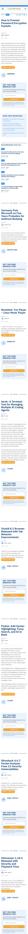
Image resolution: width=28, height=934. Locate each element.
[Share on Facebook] (20, 15)
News (7, 14)
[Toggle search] (25, 9)
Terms (6, 105)
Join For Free (14, 99)
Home (2, 14)
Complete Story (7, 67)
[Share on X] (22, 15)
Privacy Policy (12, 105)
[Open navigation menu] (3, 9)
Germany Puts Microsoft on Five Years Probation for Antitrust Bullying (12, 152)
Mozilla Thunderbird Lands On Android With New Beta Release (12, 175)
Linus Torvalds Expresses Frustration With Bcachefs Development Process (14, 164)
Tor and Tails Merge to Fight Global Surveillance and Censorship (11, 187)
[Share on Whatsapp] (26, 15)
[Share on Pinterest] (24, 15)
